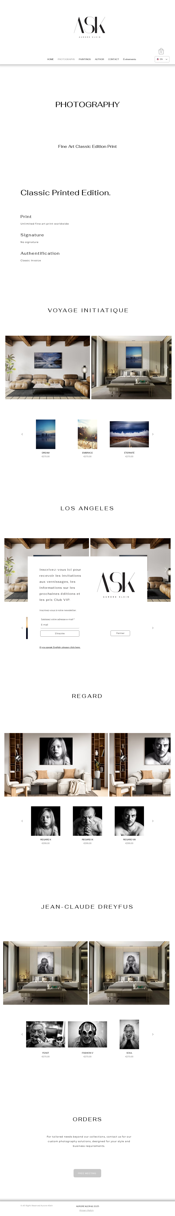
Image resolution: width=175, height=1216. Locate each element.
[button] (120, 633)
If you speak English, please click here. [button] (60, 647)
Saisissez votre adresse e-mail (57, 619)
